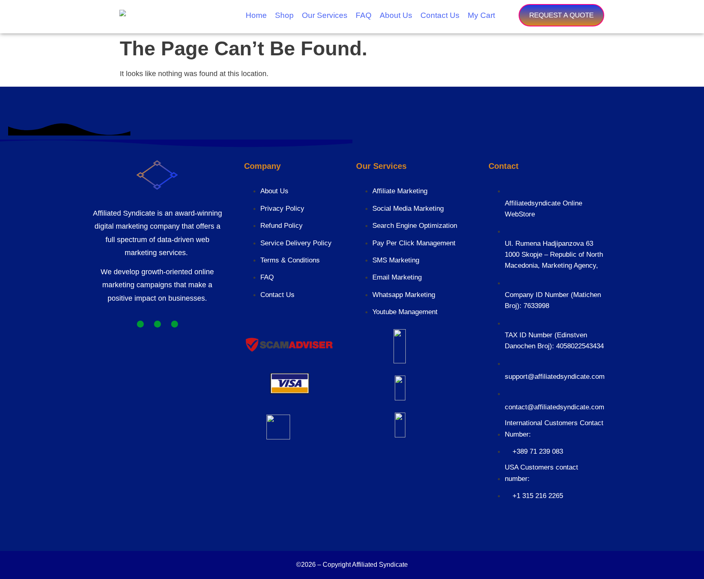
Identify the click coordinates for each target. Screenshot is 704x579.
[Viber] (157, 324)
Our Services (325, 15)
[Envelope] (174, 324)
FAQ (364, 15)
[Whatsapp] (140, 324)
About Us (396, 15)
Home (256, 15)
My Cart (481, 15)
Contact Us (440, 15)
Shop (284, 15)
